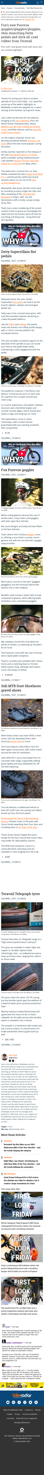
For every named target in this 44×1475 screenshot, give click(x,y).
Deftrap (22, 324)
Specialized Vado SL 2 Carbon (23, 154)
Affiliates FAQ (30, 19)
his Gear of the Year (27, 827)
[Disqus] (22, 1351)
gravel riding (16, 741)
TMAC (11, 324)
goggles (31, 534)
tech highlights (23, 120)
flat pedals (18, 302)
